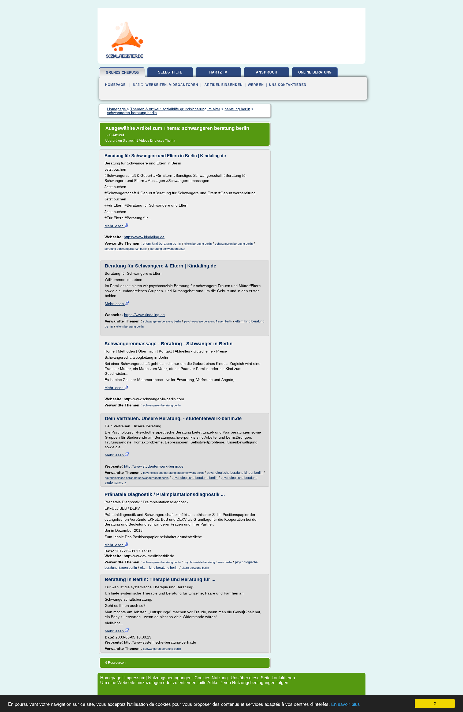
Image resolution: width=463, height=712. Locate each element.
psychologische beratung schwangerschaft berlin (137, 477)
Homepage (115, 85)
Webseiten (156, 85)
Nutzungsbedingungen (170, 678)
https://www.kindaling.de (144, 237)
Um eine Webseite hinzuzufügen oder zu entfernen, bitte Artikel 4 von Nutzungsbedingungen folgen (194, 682)
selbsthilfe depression (170, 74)
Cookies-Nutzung (211, 678)
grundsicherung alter (122, 75)
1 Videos (143, 140)
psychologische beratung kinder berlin (235, 473)
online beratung (314, 72)
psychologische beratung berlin (195, 478)
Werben (256, 85)
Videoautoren (183, 85)
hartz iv (218, 72)
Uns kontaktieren (288, 85)
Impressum (134, 678)
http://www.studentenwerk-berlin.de (154, 466)
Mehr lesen (114, 226)
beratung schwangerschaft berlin (125, 248)
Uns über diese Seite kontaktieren (263, 678)
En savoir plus (345, 704)
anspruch (266, 72)
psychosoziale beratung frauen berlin (208, 321)
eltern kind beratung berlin (162, 243)
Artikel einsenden (223, 85)
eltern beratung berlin (198, 243)
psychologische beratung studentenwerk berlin (173, 472)
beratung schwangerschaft (167, 248)
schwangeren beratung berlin (234, 243)
